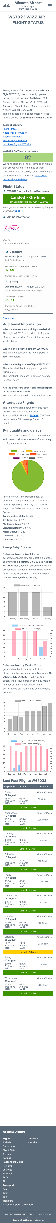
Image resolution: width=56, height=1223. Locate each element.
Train (5, 1193)
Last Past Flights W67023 (17, 144)
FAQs (5, 1177)
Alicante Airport (28, 3)
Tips (5, 1181)
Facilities (7, 1173)
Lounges (7, 1169)
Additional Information (15, 132)
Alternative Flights (13, 136)
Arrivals (7, 1142)
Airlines (7, 1154)
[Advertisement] (28, 58)
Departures (9, 1146)
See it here (18, 211)
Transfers (8, 1200)
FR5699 (34, 415)
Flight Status (10, 128)
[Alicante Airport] (6, 5)
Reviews (7, 1165)
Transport (8, 1185)
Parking (7, 1157)
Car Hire (32, 1142)
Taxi (5, 1196)
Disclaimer (33, 1214)
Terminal (33, 1138)
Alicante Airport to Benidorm (18, 1204)
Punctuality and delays (15, 140)
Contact (42, 1214)
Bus (5, 1189)
